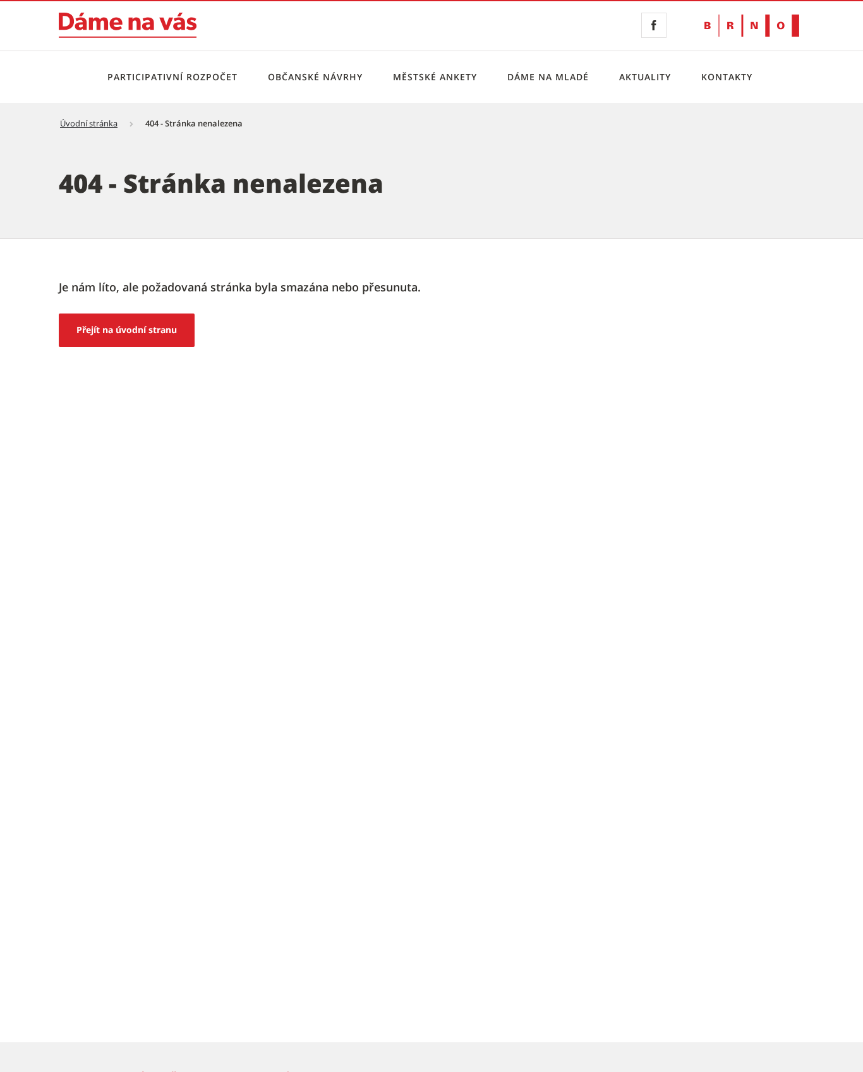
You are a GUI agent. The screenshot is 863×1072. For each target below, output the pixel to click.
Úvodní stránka (89, 123)
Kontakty (726, 77)
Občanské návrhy (315, 77)
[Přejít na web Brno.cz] (751, 26)
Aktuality (645, 77)
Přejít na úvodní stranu (126, 330)
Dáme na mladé (548, 77)
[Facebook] (654, 25)
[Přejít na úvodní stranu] (127, 25)
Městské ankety (435, 77)
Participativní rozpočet (172, 77)
